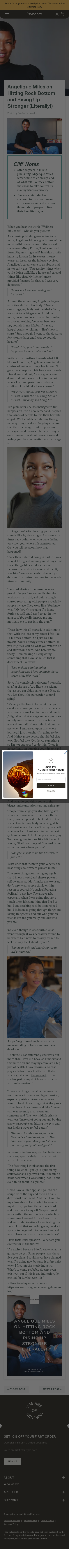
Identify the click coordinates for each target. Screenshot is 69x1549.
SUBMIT (51, 786)
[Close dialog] (65, 752)
